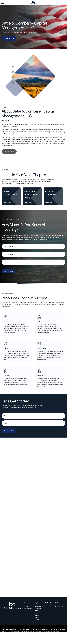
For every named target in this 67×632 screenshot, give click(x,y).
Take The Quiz (9, 271)
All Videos (26, 606)
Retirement (38, 606)
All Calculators (28, 608)
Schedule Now (9, 431)
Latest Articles (38, 619)
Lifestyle (37, 617)
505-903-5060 (59, 606)
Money (37, 615)
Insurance (37, 612)
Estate (36, 610)
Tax (36, 613)
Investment (38, 608)
